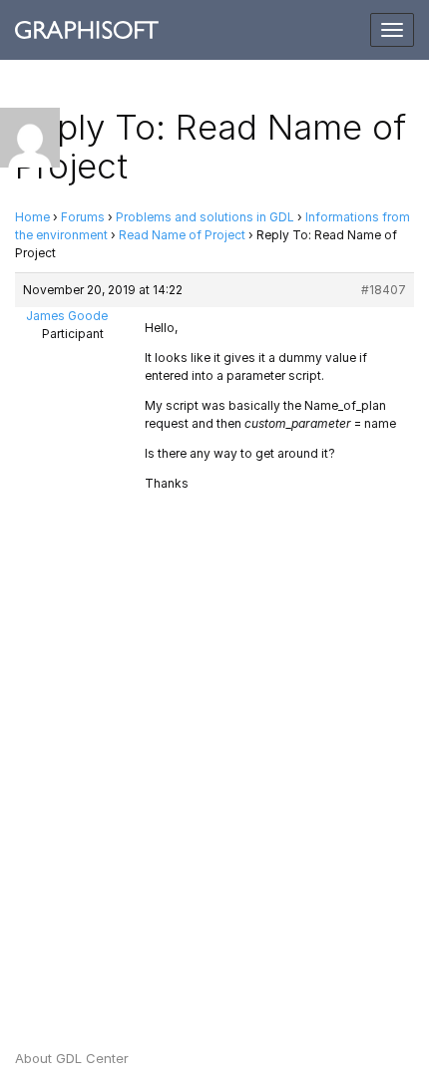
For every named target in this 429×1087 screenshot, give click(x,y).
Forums (83, 216)
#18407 (383, 289)
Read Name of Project (182, 234)
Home (32, 216)
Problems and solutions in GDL (205, 216)
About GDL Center (72, 1058)
